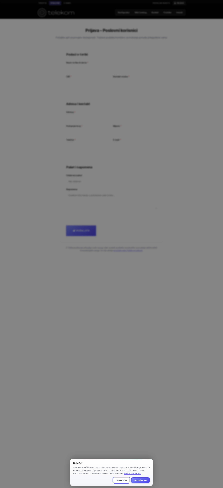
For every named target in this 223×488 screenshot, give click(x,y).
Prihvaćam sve (140, 480)
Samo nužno (121, 480)
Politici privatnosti (132, 473)
